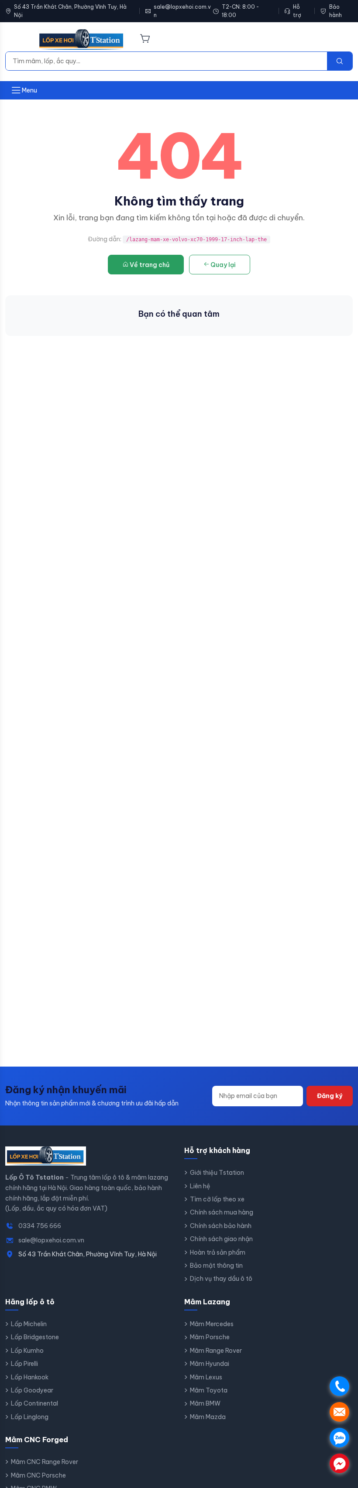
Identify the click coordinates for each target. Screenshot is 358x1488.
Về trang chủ (149, 265)
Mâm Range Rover (216, 1351)
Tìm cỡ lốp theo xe (217, 1199)
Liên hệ (200, 1186)
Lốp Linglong (29, 1417)
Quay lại (223, 265)
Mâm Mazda (208, 1417)
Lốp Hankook (29, 1377)
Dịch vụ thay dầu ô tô (221, 1279)
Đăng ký (329, 1096)
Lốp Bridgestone (35, 1337)
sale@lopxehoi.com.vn (182, 10)
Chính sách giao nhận (221, 1239)
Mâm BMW (205, 1403)
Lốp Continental (34, 1403)
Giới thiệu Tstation (217, 1173)
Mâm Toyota (208, 1390)
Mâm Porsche (210, 1337)
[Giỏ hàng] (145, 39)
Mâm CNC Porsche (38, 1475)
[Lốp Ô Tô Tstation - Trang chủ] (82, 39)
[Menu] (16, 40)
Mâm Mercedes (212, 1324)
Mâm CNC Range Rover (44, 1462)
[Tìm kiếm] (339, 61)
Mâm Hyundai (209, 1364)
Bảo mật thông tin (216, 1265)
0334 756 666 (39, 1226)
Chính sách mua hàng (221, 1212)
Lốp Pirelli (24, 1364)
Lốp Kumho (27, 1351)
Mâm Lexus (206, 1377)
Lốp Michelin (29, 1324)
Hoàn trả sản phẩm (217, 1252)
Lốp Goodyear (32, 1390)
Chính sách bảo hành (220, 1226)
